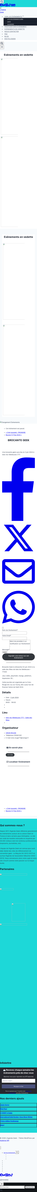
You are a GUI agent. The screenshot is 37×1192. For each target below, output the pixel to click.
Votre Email (6, 636)
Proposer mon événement (15, 27)
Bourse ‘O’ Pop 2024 (14, 435)
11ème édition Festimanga (9, 1121)
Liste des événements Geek (15, 19)
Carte (9, 21)
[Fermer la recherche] (2, 1184)
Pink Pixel (3, 1109)
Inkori (2, 1125)
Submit (5, 652)
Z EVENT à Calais (6, 1113)
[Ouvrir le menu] (2, 47)
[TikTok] (9, 6)
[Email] (18, 587)
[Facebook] (1, 6)
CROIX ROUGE (11, 733)
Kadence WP (4, 1140)
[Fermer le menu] (0, 1147)
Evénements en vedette (14, 29)
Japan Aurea (4, 1105)
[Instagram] (6, 6)
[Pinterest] (12, 6)
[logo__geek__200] (18, 921)
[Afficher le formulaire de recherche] (2, 1)
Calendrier (10, 24)
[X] (18, 554)
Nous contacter (11, 31)
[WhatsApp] (18, 625)
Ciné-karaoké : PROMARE (16, 432)
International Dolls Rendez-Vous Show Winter (16, 1117)
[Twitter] (4, 6)
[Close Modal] (3, 628)
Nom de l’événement (10, 630)
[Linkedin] (14, 6)
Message (6, 650)
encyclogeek (10, 39)
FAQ (5, 34)
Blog (6, 36)
